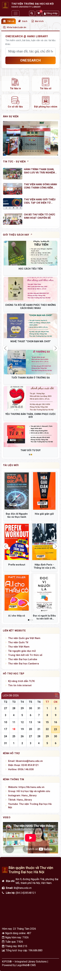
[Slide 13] (46, 151)
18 (13, 729)
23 (55, 729)
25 (13, 736)
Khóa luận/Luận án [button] (16, 27)
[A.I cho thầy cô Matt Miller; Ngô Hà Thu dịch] (17, 592)
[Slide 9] (35, 151)
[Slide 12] (43, 151)
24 (5, 736)
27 (5, 708)
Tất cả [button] (10, 21)
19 (22, 729)
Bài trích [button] (39, 21)
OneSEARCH (30, 60)
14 (38, 722)
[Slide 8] (33, 151)
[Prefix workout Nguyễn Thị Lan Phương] (17, 542)
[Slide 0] (12, 151)
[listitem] (15, 84)
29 (22, 708)
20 (30, 729)
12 (22, 722)
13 (30, 722)
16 (55, 722)
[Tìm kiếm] (31, 13)
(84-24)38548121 (26, 892)
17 (5, 729)
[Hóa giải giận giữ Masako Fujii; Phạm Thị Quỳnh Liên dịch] (44, 491)
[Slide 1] (15, 151)
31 (38, 708)
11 (13, 722)
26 (22, 736)
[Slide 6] (28, 151)
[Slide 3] (20, 151)
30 (30, 708)
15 (47, 722)
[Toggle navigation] (15, 13)
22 (47, 729)
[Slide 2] (17, 151)
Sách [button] (24, 21)
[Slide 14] (48, 151)
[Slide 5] (25, 151)
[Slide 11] (41, 151)
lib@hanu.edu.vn (23, 887)
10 (5, 722)
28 (13, 708)
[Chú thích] (30, 138)
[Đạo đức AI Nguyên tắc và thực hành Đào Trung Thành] (17, 491)
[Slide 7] (30, 151)
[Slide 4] (23, 151)
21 (38, 729)
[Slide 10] (38, 151)
